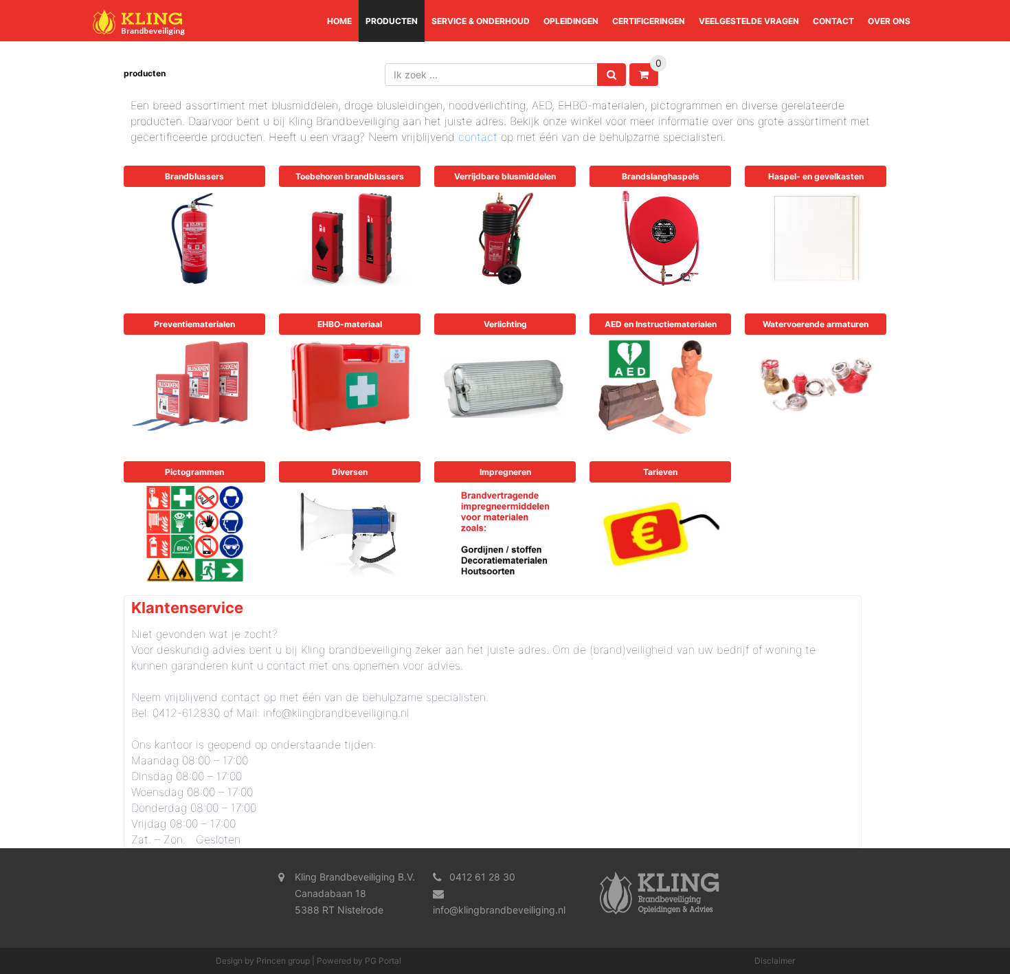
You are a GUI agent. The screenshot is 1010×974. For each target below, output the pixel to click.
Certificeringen (648, 21)
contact (477, 137)
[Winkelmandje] (643, 74)
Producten (392, 21)
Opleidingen (570, 21)
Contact (833, 21)
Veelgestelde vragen (749, 21)
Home (339, 21)
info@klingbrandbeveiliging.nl (499, 910)
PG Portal (383, 960)
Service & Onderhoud (480, 21)
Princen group (283, 960)
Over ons (889, 21)
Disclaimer (774, 960)
